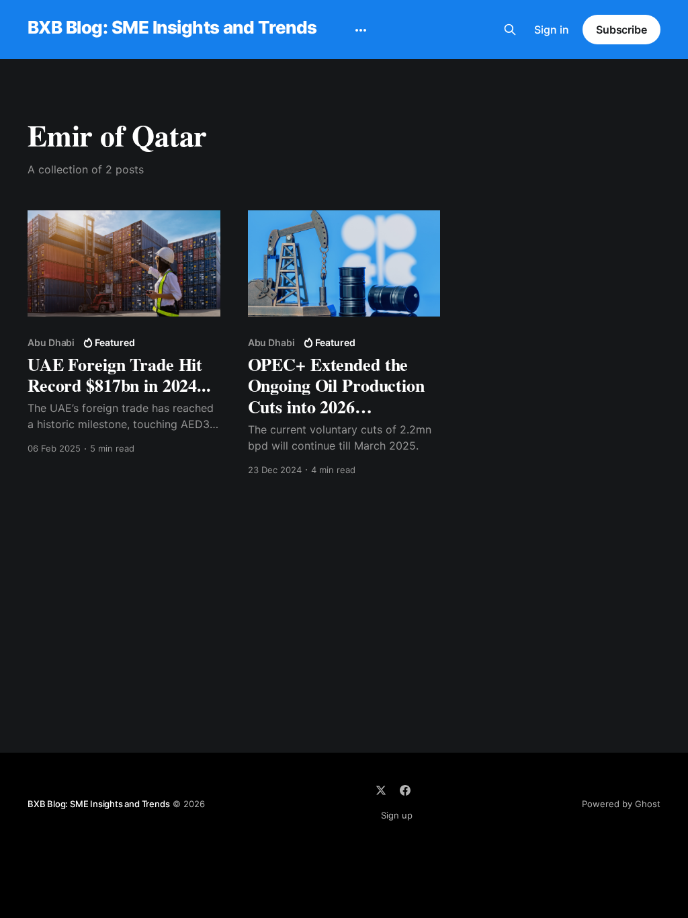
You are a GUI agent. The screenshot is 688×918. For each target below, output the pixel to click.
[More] (361, 30)
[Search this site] (510, 29)
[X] (381, 790)
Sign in (551, 29)
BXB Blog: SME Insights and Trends (172, 28)
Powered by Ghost (621, 803)
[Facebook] (405, 790)
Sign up (397, 815)
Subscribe (621, 29)
